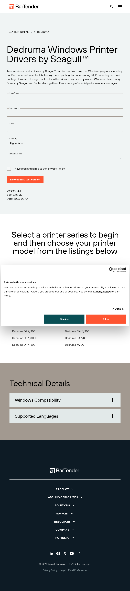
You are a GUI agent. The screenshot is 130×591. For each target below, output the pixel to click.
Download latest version (25, 179)
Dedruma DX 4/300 (76, 338)
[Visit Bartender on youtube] (72, 553)
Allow (106, 318)
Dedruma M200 (74, 344)
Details (119, 308)
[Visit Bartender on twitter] (65, 553)
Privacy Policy (102, 291)
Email (11, 123)
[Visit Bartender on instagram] (79, 553)
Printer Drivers (19, 31)
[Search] (112, 7)
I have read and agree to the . (39, 168)
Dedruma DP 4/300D (24, 338)
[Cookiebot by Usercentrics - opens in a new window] (111, 269)
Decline (64, 318)
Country (13, 138)
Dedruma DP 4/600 (23, 344)
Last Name (14, 108)
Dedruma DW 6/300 (77, 331)
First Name (14, 93)
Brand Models (15, 153)
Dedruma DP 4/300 (23, 331)
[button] (65, 400)
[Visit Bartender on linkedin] (51, 553)
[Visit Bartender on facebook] (58, 553)
